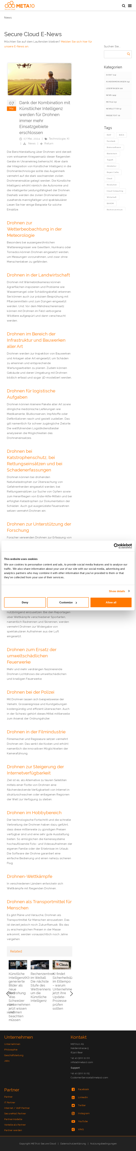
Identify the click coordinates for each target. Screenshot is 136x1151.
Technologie (57, 138)
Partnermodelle (13, 1119)
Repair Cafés (113, 172)
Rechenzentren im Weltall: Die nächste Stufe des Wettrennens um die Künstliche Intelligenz (42, 987)
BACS (121, 135)
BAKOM (110, 203)
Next (70, 993)
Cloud (109, 178)
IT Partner (9, 1102)
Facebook (111, 141)
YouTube (83, 1121)
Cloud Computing (115, 191)
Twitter (82, 1105)
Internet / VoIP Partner (17, 1108)
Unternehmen (12, 1044)
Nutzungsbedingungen (103, 1143)
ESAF (109, 135)
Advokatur (112, 166)
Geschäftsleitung (13, 1055)
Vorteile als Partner (15, 1124)
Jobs (6, 1060)
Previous (8, 993)
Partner (8, 1096)
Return (48, 143)
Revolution (112, 185)
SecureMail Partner (15, 1113)
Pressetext (113, 115)
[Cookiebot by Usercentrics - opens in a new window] (116, 546)
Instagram (84, 1113)
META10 (111, 102)
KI (68, 138)
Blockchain (112, 154)
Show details (117, 591)
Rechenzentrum (115, 210)
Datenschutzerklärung (73, 1143)
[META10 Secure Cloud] (19, 5)
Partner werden (13, 1130)
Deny (25, 602)
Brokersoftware (114, 147)
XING (81, 1129)
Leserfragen (114, 88)
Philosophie (11, 1049)
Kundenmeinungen (118, 82)
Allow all (111, 602)
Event (111, 75)
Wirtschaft (112, 197)
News (32, 143)
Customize (66, 602)
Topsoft (110, 160)
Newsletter (113, 109)
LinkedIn (83, 1097)
